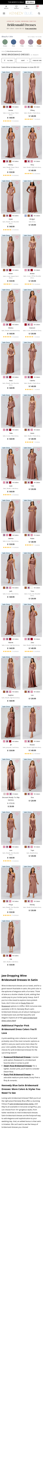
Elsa (32, 797)
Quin (10, 486)
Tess (32, 591)
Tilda (11, 433)
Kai (11, 959)
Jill (10, 745)
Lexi (10, 850)
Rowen (32, 745)
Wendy (32, 905)
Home (3, 51)
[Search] (39, 13)
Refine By (8, 60)
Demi (32, 433)
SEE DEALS (30, 2)
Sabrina (10, 538)
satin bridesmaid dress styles (21, 1104)
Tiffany (32, 110)
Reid (10, 380)
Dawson (32, 328)
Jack (10, 591)
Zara (32, 642)
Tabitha (32, 380)
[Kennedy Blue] (21, 13)
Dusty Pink (25, 1003)
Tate (32, 486)
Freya (11, 905)
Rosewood (6, 1006)
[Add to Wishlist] (17, 74)
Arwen (32, 273)
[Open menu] (4, 13)
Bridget (32, 219)
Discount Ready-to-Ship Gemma (11, 798)
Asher (11, 273)
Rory (32, 165)
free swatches (31, 28)
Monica (10, 328)
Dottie (10, 110)
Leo (32, 695)
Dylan (11, 219)
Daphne (11, 695)
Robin (32, 538)
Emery (10, 165)
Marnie (10, 642)
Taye (32, 850)
